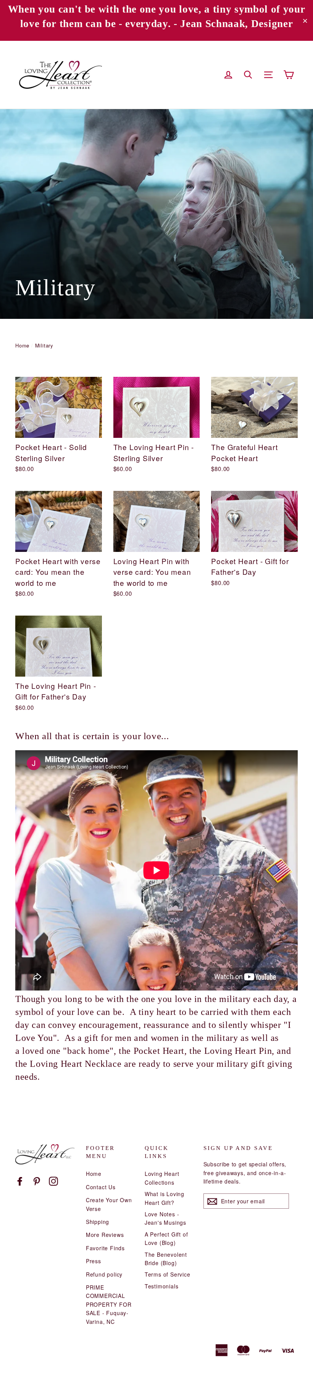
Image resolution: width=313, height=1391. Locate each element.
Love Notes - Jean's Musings (165, 1218)
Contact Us (101, 1187)
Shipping (97, 1221)
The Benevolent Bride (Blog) (166, 1259)
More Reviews (105, 1234)
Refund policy (104, 1274)
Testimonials (162, 1286)
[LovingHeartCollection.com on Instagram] (53, 1181)
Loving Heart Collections (162, 1178)
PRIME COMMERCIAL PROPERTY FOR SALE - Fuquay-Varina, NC (109, 1304)
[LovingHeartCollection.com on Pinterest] (36, 1181)
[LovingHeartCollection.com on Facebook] (19, 1181)
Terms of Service (167, 1274)
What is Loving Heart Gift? (164, 1198)
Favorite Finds (105, 1248)
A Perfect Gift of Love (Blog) (166, 1238)
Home (22, 345)
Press (93, 1261)
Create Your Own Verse (109, 1204)
